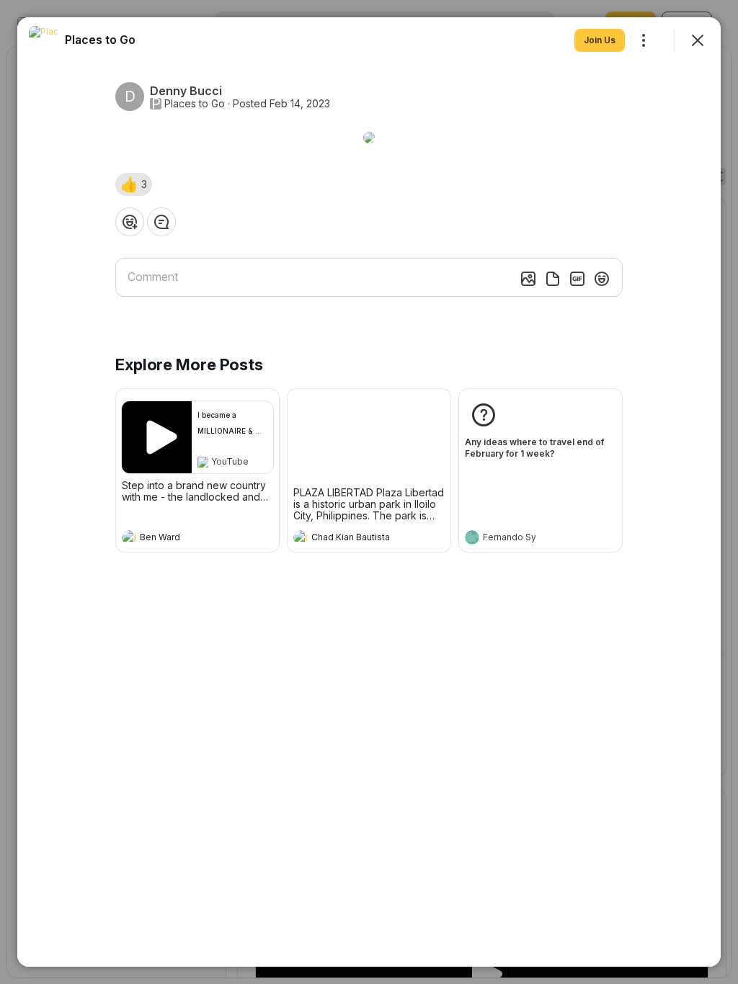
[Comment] (161, 221)
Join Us (599, 40)
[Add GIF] (577, 278)
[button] (133, 184)
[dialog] (369, 492)
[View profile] (129, 537)
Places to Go (194, 103)
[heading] (183, 539)
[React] (129, 222)
